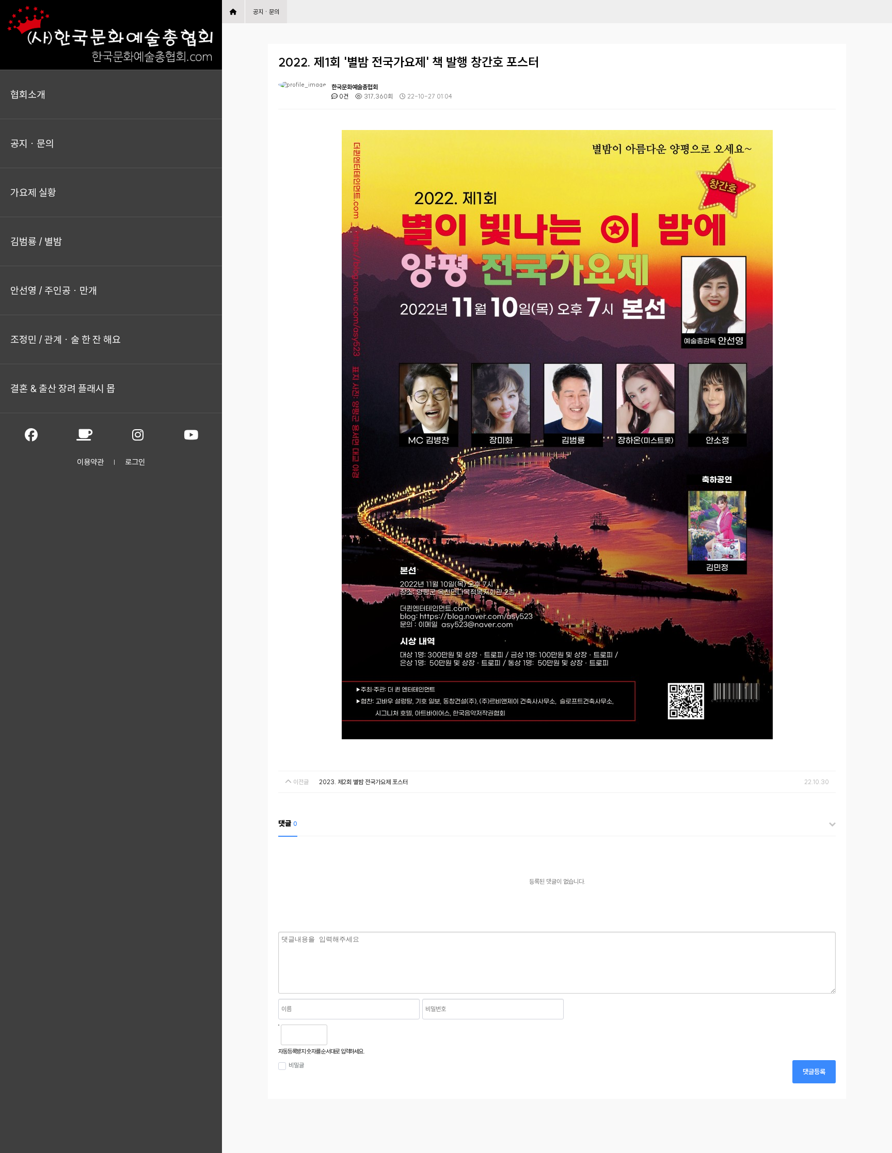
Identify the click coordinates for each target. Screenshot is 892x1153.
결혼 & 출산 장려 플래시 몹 (62, 388)
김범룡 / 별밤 (36, 241)
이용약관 (90, 462)
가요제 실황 (33, 192)
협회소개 (27, 94)
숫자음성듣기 (339, 1035)
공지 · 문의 (32, 143)
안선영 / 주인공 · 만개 (53, 290)
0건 (343, 96)
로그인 (135, 462)
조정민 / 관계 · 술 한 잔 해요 (65, 339)
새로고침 (361, 1035)
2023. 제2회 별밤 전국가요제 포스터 (363, 782)
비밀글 (296, 1065)
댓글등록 (814, 1071)
